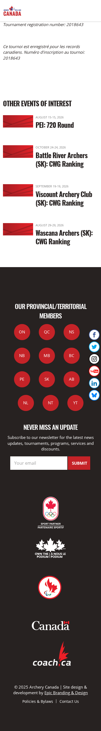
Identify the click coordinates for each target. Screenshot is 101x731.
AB (71, 379)
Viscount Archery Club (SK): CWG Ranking (64, 198)
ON (22, 331)
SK (46, 379)
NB (22, 355)
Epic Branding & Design (66, 692)
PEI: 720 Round (55, 125)
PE (22, 379)
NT (50, 402)
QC (47, 331)
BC (71, 355)
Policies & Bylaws (37, 701)
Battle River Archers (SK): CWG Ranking (62, 159)
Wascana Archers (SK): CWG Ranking (64, 237)
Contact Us (69, 701)
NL (25, 402)
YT (75, 402)
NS (71, 331)
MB (47, 355)
